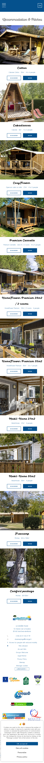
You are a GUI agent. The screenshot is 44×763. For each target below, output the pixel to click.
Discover (14, 78)
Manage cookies (22, 666)
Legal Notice (22, 656)
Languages (21, 668)
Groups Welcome (22, 652)
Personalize (22, 752)
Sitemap (22, 662)
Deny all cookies (22, 747)
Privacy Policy (22, 659)
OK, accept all (22, 743)
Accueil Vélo (22, 649)
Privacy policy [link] (22, 756)
